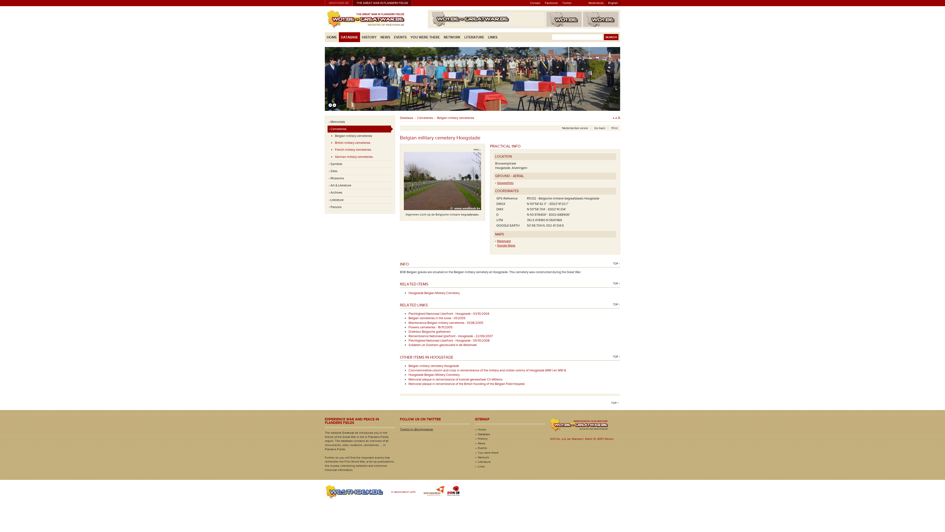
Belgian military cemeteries (353, 136)
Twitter (567, 3)
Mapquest (504, 241)
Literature (474, 37)
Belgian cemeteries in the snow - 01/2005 (437, 318)
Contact (535, 3)
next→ (477, 149)
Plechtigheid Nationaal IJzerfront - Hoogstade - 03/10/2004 (449, 314)
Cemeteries (425, 118)
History (369, 37)
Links (492, 37)
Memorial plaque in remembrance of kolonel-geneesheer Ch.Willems (456, 380)
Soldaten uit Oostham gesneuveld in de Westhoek (443, 345)
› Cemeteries (337, 129)
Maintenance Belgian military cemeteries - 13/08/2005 (446, 323)
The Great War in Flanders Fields (382, 3)
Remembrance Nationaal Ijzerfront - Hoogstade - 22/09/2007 (451, 336)
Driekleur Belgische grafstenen (430, 332)
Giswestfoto (505, 183)
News (385, 37)
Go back (599, 128)
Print (615, 128)
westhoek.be (339, 3)
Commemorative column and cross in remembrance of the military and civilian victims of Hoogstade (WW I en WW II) (487, 370)
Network (452, 37)
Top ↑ (616, 263)
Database (349, 37)
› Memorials (337, 122)
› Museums (336, 178)
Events (400, 37)
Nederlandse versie (575, 128)
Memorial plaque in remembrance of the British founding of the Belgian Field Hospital (467, 384)
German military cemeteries (354, 157)
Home (332, 37)
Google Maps (506, 246)
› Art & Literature (340, 185)
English (613, 3)
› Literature (336, 200)
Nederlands (596, 3)
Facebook (551, 3)
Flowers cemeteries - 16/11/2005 (431, 327)
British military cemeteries (352, 143)
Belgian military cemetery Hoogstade (434, 366)
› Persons (335, 207)
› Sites (333, 171)
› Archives (335, 193)
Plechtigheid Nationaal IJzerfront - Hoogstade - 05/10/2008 (449, 341)
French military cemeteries (353, 150)
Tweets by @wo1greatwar (416, 429)
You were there (425, 37)
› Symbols (335, 164)
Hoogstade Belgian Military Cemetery (434, 293)
